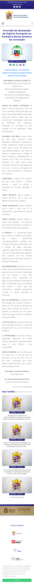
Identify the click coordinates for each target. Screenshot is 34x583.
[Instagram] (17, 7)
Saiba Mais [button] (12, 576)
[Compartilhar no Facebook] (10, 65)
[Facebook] (14, 7)
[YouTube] (20, 7)
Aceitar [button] (17, 580)
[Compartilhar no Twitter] (17, 65)
